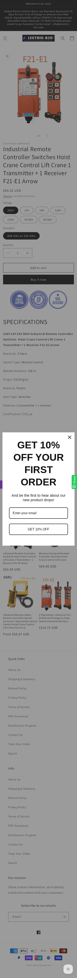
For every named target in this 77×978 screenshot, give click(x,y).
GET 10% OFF (38, 529)
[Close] (70, 437)
